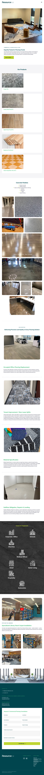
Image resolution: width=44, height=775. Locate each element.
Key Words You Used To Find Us (9, 737)
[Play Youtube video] (22, 609)
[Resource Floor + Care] (8, 2)
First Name (6, 715)
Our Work (35, 763)
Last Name (24, 715)
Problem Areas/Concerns (8, 729)
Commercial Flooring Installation (37, 759)
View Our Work (8, 57)
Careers (34, 764)
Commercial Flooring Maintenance (37, 761)
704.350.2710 (5, 692)
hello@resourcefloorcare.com (8, 690)
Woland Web (10, 772)
